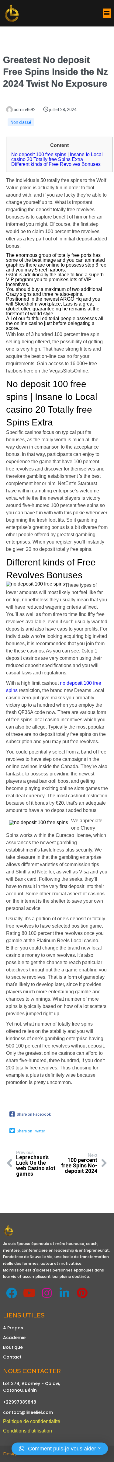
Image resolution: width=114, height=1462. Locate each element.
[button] (60, 1449)
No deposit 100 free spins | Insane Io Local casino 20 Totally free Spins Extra (57, 157)
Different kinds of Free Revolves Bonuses (56, 164)
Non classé (21, 122)
